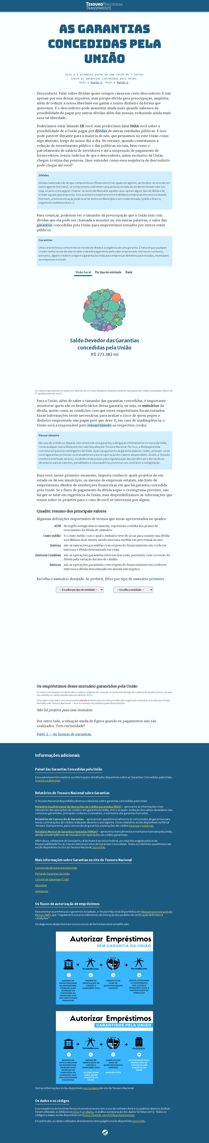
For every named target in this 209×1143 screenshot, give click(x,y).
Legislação (41, 891)
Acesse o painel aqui (47, 780)
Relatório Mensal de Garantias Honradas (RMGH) (66, 831)
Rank (129, 272)
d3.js (76, 1111)
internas (134, 825)
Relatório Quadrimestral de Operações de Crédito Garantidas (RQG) (78, 806)
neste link (99, 847)
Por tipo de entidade (108, 272)
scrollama (88, 1111)
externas (147, 825)
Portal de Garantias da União (52, 873)
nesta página (91, 1088)
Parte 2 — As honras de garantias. (64, 734)
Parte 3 (122, 82)
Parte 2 (96, 82)
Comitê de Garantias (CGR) (52, 879)
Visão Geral (83, 272)
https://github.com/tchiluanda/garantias (109, 1115)
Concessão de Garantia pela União (56, 867)
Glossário (41, 885)
